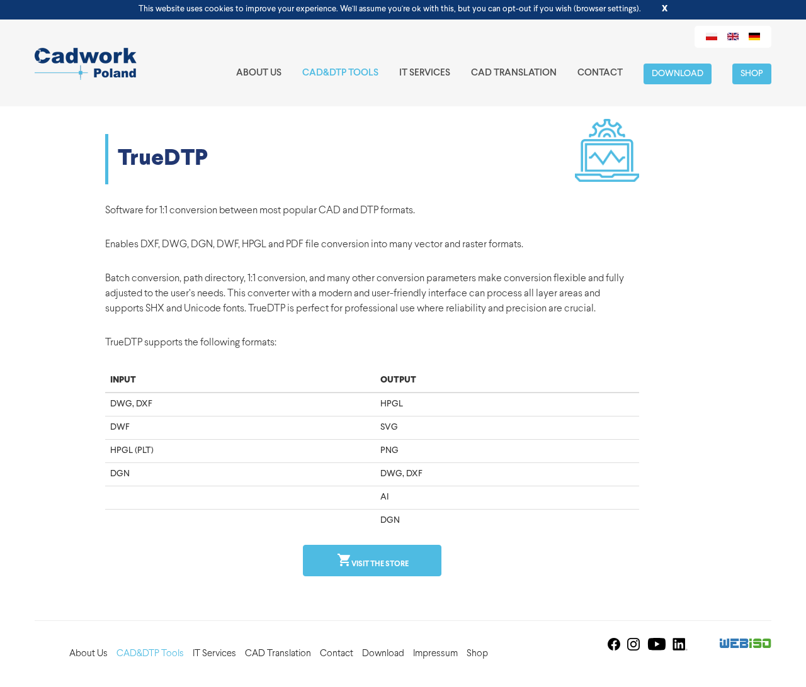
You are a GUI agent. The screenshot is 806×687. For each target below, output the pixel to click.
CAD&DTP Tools (340, 73)
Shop (752, 74)
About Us (258, 73)
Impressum (435, 654)
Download (677, 74)
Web (746, 645)
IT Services (424, 73)
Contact (600, 73)
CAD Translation (514, 73)
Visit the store (379, 564)
